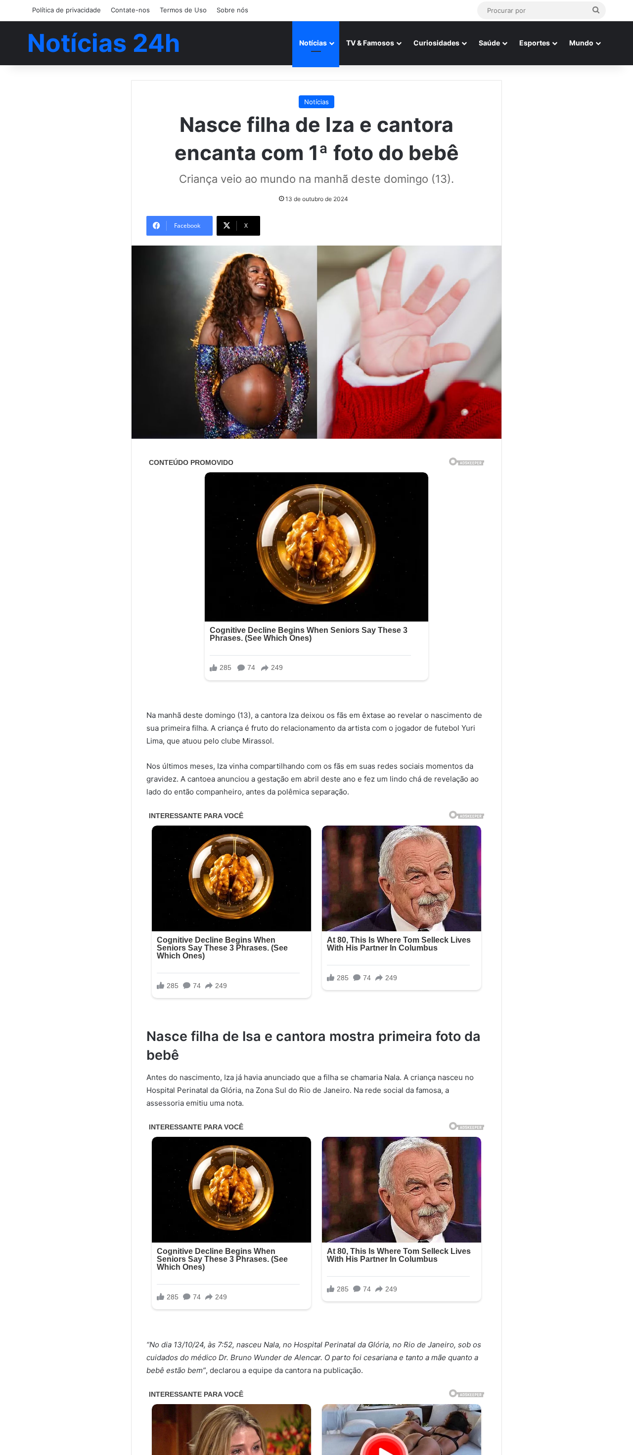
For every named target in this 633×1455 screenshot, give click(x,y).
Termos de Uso (183, 10)
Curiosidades (436, 43)
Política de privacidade (66, 10)
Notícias (313, 43)
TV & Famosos (370, 43)
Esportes (534, 43)
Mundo (581, 43)
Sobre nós (232, 10)
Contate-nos (130, 10)
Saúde (489, 43)
